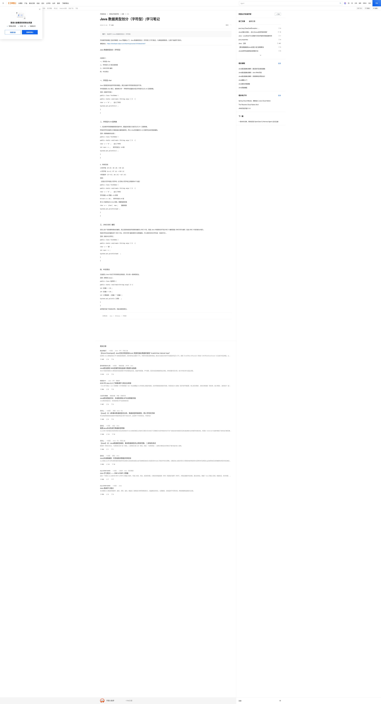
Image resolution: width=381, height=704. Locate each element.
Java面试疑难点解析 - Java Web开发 (250, 72)
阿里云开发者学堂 (114, 14)
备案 (360, 3)
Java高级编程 (243, 88)
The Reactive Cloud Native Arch (249, 105)
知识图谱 (130, 471)
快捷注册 (13, 32)
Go (122, 411)
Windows (117, 316)
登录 (377, 3)
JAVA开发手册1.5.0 (245, 108)
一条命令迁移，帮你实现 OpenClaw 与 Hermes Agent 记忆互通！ (259, 122)
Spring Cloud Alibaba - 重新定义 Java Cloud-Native (255, 101)
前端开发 (123, 396)
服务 (58, 3)
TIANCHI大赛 (63, 8)
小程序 (121, 471)
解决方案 (32, 3)
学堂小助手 (110, 701)
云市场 (48, 3)
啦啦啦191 (103, 381)
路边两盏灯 (103, 351)
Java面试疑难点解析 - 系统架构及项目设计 (252, 76)
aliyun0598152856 (105, 471)
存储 (118, 396)
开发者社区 (103, 14)
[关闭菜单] (3, 3)
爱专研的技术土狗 (105, 366)
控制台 (365, 3)
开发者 (124, 316)
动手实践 (42, 8)
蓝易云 (102, 426)
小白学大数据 (104, 396)
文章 (123, 14)
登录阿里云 (29, 32)
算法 (113, 456)
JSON (127, 366)
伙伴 (53, 3)
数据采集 (121, 366)
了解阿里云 (65, 3)
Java (111, 316)
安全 (113, 426)
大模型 (20, 3)
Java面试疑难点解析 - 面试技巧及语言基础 (252, 69)
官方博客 (49, 8)
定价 (42, 3)
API (120, 351)
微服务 (118, 381)
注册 (369, 3)
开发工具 (125, 351)
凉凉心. (102, 411)
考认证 (55, 8)
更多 (279, 63)
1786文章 (129, 701)
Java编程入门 (243, 80)
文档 (356, 3)
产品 (25, 3)
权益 (38, 3)
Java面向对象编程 (244, 84)
